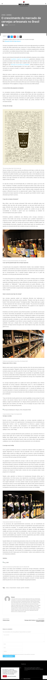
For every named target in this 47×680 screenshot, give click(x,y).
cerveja (7, 587)
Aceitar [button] (4, 676)
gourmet (22, 587)
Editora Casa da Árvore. (27, 678)
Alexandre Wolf (8, 41)
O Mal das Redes (6, 620)
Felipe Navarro (17, 41)
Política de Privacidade (11, 676)
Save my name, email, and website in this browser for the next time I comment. (19, 654)
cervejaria (18, 587)
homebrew (27, 587)
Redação (6, 24)
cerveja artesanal (12, 587)
